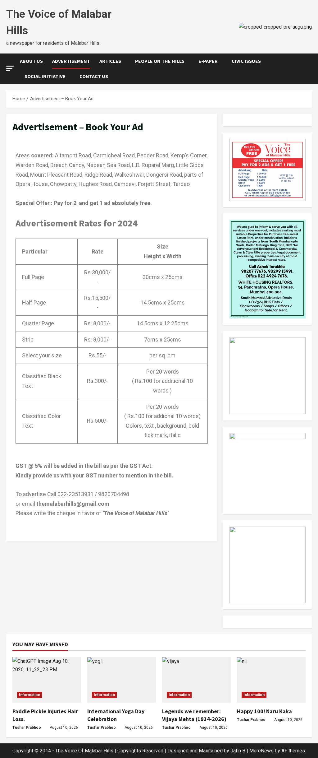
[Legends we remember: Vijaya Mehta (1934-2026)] (196, 680)
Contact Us (94, 76)
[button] (10, 68)
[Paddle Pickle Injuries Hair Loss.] (46, 680)
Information (29, 695)
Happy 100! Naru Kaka (264, 711)
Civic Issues (246, 61)
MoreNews (261, 751)
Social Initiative (45, 76)
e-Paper (208, 61)
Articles (110, 61)
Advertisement (71, 61)
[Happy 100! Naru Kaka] (271, 680)
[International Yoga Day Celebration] (121, 680)
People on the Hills (159, 61)
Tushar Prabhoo (26, 727)
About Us (31, 61)
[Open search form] (310, 69)
